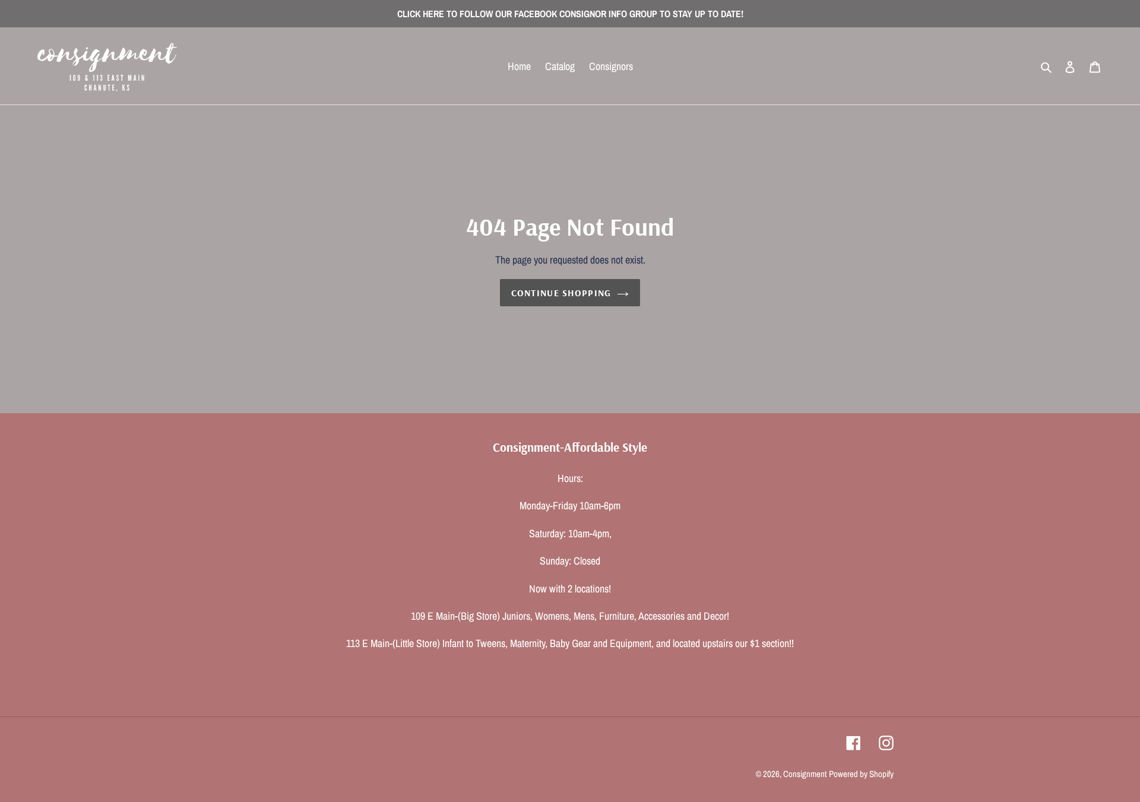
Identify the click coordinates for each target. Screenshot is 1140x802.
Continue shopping (561, 293)
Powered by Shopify (861, 774)
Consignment (804, 774)
